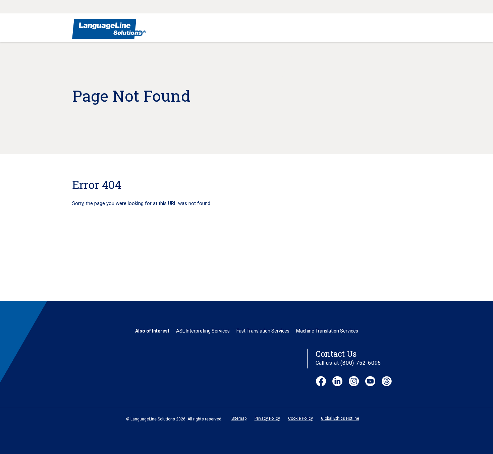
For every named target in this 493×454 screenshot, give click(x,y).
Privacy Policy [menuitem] (267, 418)
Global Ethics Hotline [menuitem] (340, 418)
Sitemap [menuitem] (238, 418)
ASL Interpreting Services (203, 331)
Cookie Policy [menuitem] (300, 418)
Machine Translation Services (327, 331)
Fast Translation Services (262, 331)
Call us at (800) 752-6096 (348, 363)
